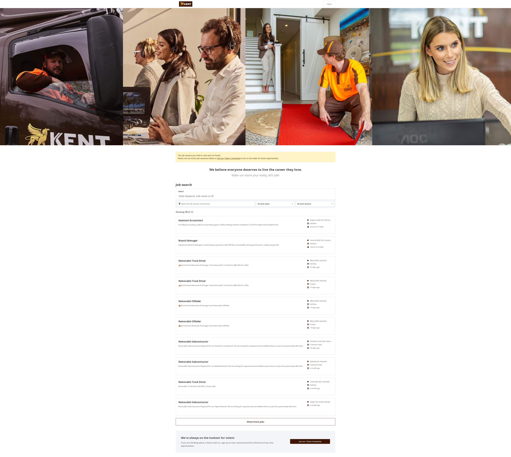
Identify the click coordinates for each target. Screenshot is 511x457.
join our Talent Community (229, 158)
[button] (329, 4)
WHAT (181, 191)
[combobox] (216, 203)
